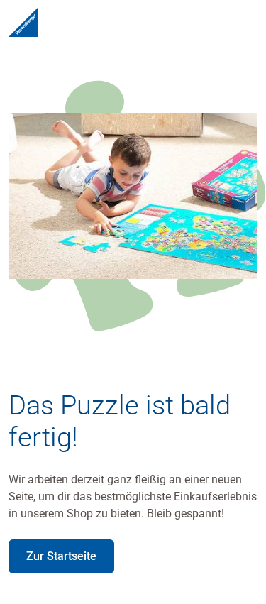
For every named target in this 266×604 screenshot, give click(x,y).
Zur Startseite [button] (61, 556)
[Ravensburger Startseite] (23, 21)
